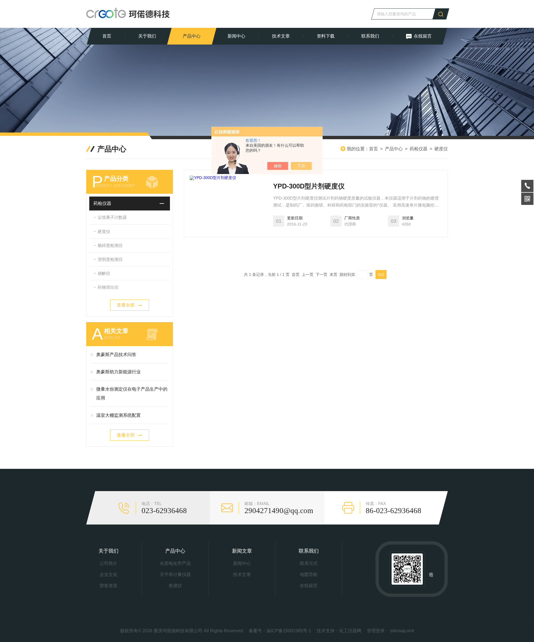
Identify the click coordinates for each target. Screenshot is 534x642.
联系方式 (309, 563)
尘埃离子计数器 (112, 217)
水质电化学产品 (175, 563)
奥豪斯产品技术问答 (116, 354)
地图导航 (309, 574)
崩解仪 (104, 273)
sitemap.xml (402, 630)
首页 (106, 36)
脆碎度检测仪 (110, 245)
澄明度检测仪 (110, 259)
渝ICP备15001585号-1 (288, 630)
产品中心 (192, 36)
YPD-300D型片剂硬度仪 (309, 186)
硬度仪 (441, 148)
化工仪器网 (350, 630)
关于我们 (147, 36)
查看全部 (126, 305)
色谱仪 (175, 585)
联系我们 (370, 36)
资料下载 (326, 36)
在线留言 (423, 36)
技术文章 (281, 36)
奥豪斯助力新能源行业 (118, 371)
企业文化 (108, 574)
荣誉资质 (108, 585)
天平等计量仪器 (175, 574)
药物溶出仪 (108, 287)
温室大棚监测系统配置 (118, 415)
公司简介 (108, 563)
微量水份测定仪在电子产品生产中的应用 (131, 393)
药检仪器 (418, 148)
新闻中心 (236, 36)
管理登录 (376, 630)
